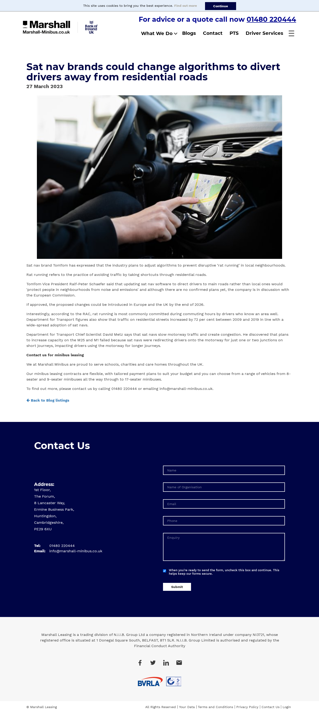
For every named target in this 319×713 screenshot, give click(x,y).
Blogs (189, 33)
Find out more (185, 5)
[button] (291, 33)
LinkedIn (166, 663)
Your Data (187, 707)
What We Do (157, 33)
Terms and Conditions (215, 707)
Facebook (140, 663)
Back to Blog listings (49, 400)
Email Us (179, 663)
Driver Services (264, 33)
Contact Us (271, 707)
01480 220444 (271, 19)
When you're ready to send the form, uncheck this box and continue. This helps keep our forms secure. (224, 571)
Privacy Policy (247, 707)
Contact (213, 33)
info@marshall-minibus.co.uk (75, 551)
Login (287, 707)
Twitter (153, 663)
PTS (234, 33)
